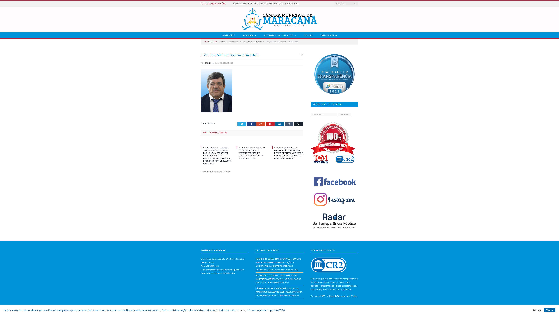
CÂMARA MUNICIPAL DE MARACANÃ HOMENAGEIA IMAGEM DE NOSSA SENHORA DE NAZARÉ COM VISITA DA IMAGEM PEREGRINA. (288, 153)
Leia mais (242, 310)
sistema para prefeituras (346, 278)
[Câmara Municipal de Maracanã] (279, 18)
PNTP (322, 296)
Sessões (308, 35)
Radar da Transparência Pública (343, 296)
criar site (328, 278)
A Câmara (248, 35)
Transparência (328, 35)
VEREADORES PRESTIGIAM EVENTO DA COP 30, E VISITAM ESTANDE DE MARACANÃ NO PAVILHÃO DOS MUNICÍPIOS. (266, 3)
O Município (228, 35)
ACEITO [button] (549, 309)
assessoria (331, 282)
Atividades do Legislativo (278, 35)
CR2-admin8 (209, 63)
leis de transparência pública (323, 289)
